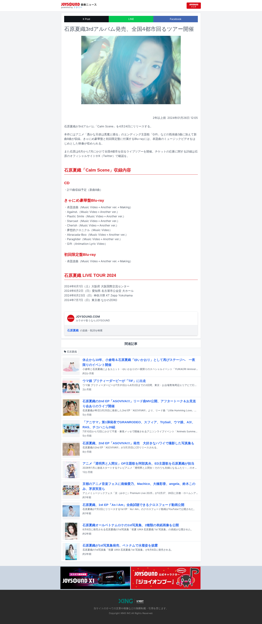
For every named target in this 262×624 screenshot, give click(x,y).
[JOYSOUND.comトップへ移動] (194, 5)
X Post (86, 18)
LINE (131, 18)
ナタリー (78, 7)
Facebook (175, 18)
